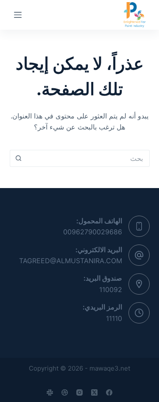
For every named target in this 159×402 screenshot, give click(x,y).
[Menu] (18, 15)
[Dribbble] (64, 392)
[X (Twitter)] (94, 392)
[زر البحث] (18, 158)
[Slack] (50, 392)
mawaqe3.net (109, 368)
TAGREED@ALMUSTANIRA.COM (70, 260)
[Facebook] (109, 392)
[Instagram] (79, 392)
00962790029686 (92, 232)
